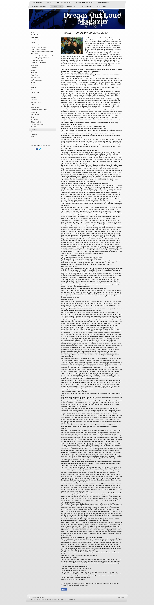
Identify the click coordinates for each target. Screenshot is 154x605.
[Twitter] (40, 149)
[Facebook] (37, 149)
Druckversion (35, 597)
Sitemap (42, 597)
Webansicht (121, 597)
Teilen (65, 589)
